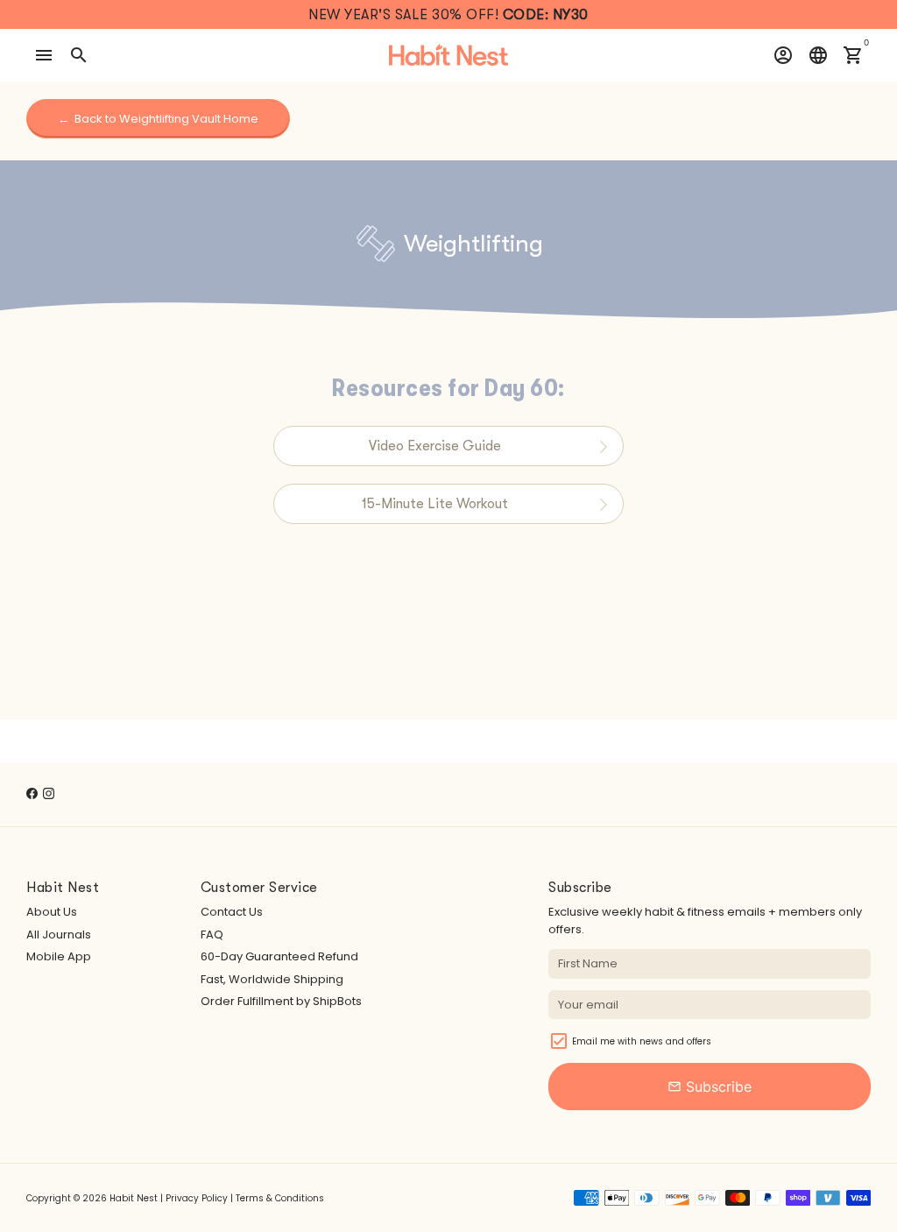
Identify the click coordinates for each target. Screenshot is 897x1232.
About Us (51, 911)
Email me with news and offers (641, 1041)
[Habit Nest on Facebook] (32, 793)
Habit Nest (133, 1198)
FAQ (212, 934)
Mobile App (58, 956)
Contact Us (232, 911)
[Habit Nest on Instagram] (48, 793)
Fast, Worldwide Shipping (272, 979)
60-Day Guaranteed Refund (279, 956)
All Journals (58, 934)
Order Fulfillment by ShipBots (281, 1001)
